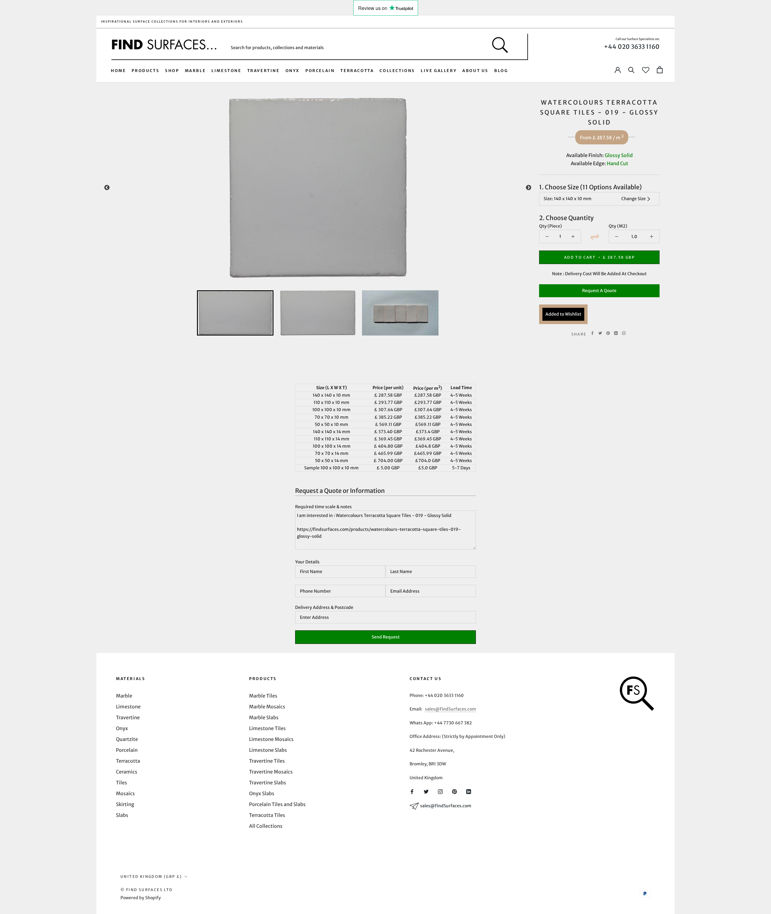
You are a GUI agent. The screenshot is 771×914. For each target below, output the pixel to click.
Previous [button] (107, 188)
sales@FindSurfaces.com (450, 709)
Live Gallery (439, 70)
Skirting (125, 804)
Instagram (624, 333)
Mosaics (125, 793)
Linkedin (616, 333)
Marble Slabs (264, 717)
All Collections (265, 826)
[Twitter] (600, 333)
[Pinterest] (608, 333)
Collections (397, 70)
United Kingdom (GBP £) (151, 876)
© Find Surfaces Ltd (146, 889)
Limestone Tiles (267, 728)
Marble (195, 70)
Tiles (121, 783)
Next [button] (529, 188)
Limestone (226, 70)
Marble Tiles (263, 696)
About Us (475, 70)
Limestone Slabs (268, 750)
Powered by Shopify (140, 897)
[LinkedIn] (468, 791)
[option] (317, 187)
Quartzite (127, 739)
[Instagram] (440, 791)
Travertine (263, 70)
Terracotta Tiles (267, 815)
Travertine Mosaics (271, 772)
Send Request (386, 637)
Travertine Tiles (267, 761)
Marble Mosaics (267, 707)
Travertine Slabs (267, 783)
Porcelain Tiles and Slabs (277, 804)
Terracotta (357, 70)
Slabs (122, 815)
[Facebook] (592, 333)
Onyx (293, 70)
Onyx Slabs (261, 793)
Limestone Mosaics (271, 739)
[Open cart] (660, 70)
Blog (501, 70)
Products (145, 70)
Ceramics (126, 772)
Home (118, 70)
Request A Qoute (599, 290)
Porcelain (320, 70)
